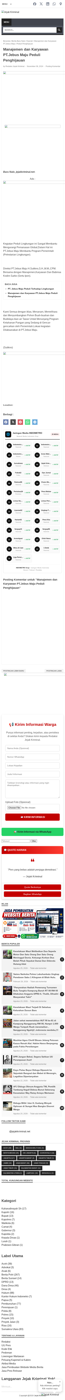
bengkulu (48, 1173)
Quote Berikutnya (32, 887)
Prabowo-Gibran (12, 1245)
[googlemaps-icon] (60, 4)
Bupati (7, 1216)
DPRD (7, 1282)
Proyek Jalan (10, 1322)
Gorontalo (47, 1153)
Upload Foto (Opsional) (17, 802)
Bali (19, 1148)
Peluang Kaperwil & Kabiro (16, 1360)
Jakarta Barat (26, 1158)
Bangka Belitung (35, 1148)
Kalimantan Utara (12, 1173)
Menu (6, 22)
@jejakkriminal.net (19, 1131)
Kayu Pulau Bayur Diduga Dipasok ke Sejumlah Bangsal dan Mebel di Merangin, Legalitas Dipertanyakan (35, 1073)
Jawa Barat (22, 1163)
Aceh (7, 1148)
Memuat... (7, 1386)
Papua (7, 1300)
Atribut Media (9, 1363)
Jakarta (9, 1158)
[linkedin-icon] (47, 4)
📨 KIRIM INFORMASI (32, 817)
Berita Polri (11, 1274)
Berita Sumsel (11, 1278)
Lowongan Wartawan (13, 1356)
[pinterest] (20, 422)
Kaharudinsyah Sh (14, 1208)
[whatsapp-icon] (54, 4)
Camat (7, 1226)
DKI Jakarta (29, 1153)
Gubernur (8, 1230)
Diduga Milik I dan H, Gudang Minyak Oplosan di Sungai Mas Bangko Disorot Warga (33, 1106)
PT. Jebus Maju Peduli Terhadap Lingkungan (31, 289)
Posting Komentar (53, 66)
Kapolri (8, 1212)
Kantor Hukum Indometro (17, 1296)
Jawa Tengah (41, 1163)
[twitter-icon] (41, 4)
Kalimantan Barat (31, 1168)
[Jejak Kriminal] (10, 13)
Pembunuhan (11, 1303)
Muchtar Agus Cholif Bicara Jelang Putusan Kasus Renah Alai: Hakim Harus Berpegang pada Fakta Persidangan (35, 1043)
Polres (7, 1314)
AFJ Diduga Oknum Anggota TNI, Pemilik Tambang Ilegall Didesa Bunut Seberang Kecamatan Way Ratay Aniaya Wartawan (34, 1089)
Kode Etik (7, 1349)
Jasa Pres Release (12, 1371)
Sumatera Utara (12, 1329)
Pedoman (7, 1352)
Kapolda (8, 1234)
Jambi (7, 1163)
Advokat (8, 1267)
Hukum (8, 1293)
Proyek (8, 1318)
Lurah (6, 1241)
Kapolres (8, 1219)
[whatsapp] (27, 422)
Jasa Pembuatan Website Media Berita (22, 1367)
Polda (6, 1311)
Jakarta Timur (46, 1158)
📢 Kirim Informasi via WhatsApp (32, 832)
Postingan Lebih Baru (13, 671)
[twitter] (13, 422)
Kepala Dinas (11, 1237)
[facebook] (5, 422)
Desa (6, 1289)
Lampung (32, 1173)
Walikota (8, 1223)
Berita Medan (11, 1153)
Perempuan (10, 1307)
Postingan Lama (54, 671)
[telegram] (34, 422)
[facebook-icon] (34, 4)
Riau (6, 1325)
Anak (6, 1271)
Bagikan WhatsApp (32, 894)
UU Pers (6, 1345)
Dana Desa (10, 1285)
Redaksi (6, 1341)
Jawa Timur (10, 1168)
